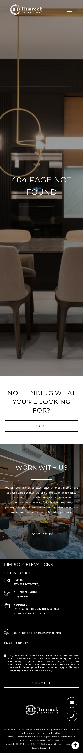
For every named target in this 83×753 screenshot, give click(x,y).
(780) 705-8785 (21, 596)
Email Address (17, 643)
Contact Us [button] (41, 534)
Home (41, 426)
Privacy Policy (43, 670)
